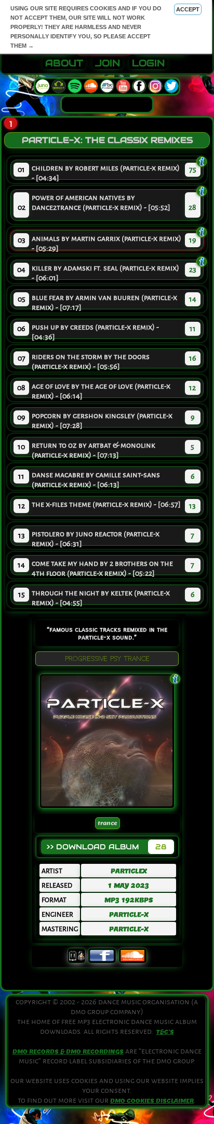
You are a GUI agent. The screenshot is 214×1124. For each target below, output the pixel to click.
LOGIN (148, 63)
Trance (107, 823)
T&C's (165, 1031)
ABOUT (64, 63)
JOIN (107, 63)
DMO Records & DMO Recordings (68, 1051)
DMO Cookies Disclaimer (152, 1100)
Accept (187, 9)
